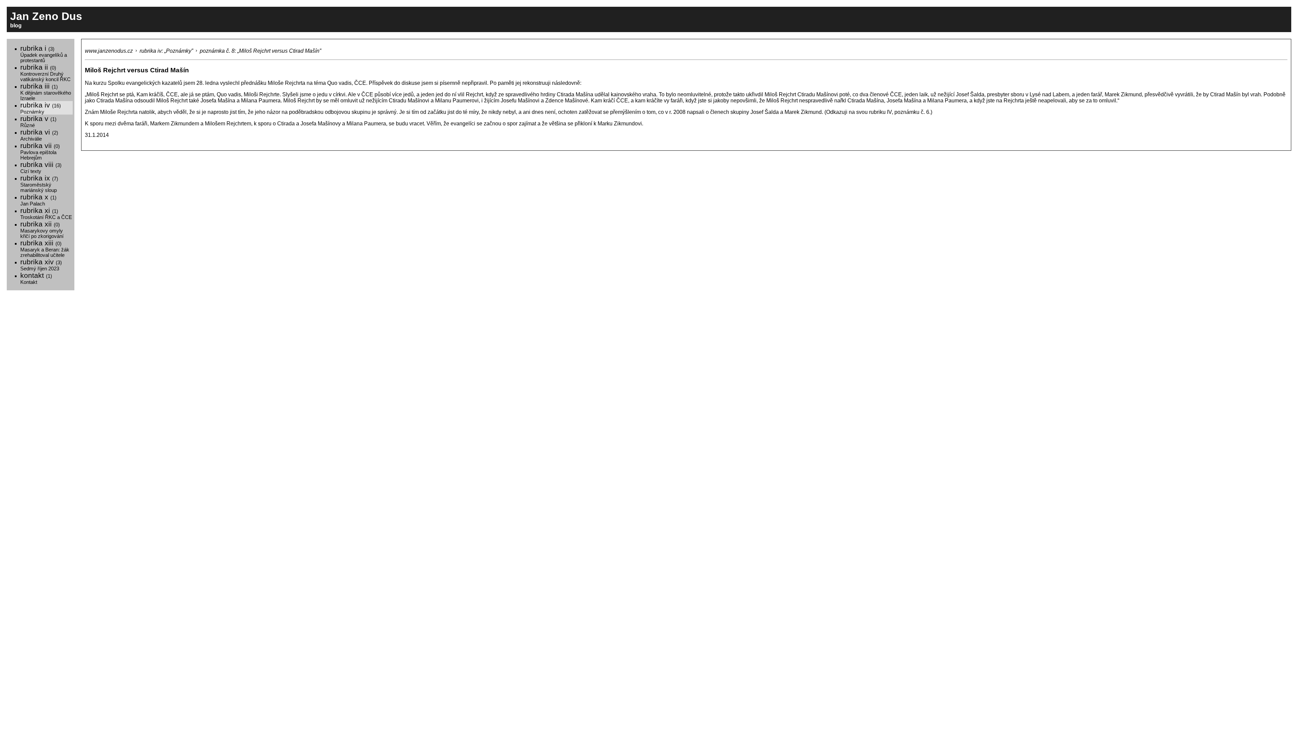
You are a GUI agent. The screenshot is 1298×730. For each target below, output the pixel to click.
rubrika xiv (41, 264)
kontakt (36, 278)
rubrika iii (45, 91)
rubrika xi (46, 213)
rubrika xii (42, 229)
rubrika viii (41, 167)
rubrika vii (40, 151)
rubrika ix (39, 183)
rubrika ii (45, 72)
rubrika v (38, 121)
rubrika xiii (44, 248)
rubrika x (38, 199)
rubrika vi (39, 135)
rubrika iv (40, 108)
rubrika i (43, 53)
